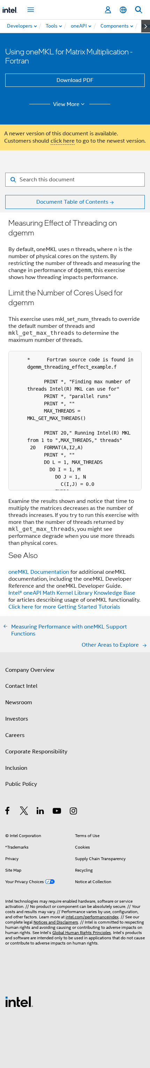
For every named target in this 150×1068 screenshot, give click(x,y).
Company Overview (29, 670)
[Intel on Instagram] (73, 812)
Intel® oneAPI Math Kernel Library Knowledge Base (71, 592)
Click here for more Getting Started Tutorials (64, 606)
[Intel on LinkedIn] (40, 812)
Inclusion (16, 768)
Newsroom (18, 702)
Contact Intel (21, 686)
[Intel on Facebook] (7, 812)
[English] (123, 10)
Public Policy (21, 784)
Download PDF (75, 80)
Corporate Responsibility (36, 751)
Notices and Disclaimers (55, 922)
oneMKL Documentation (39, 572)
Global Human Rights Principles (81, 932)
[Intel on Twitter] (24, 812)
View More (66, 104)
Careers (14, 735)
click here (63, 140)
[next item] (145, 26)
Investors (16, 718)
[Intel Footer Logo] (19, 1001)
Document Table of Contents (72, 201)
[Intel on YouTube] (57, 812)
